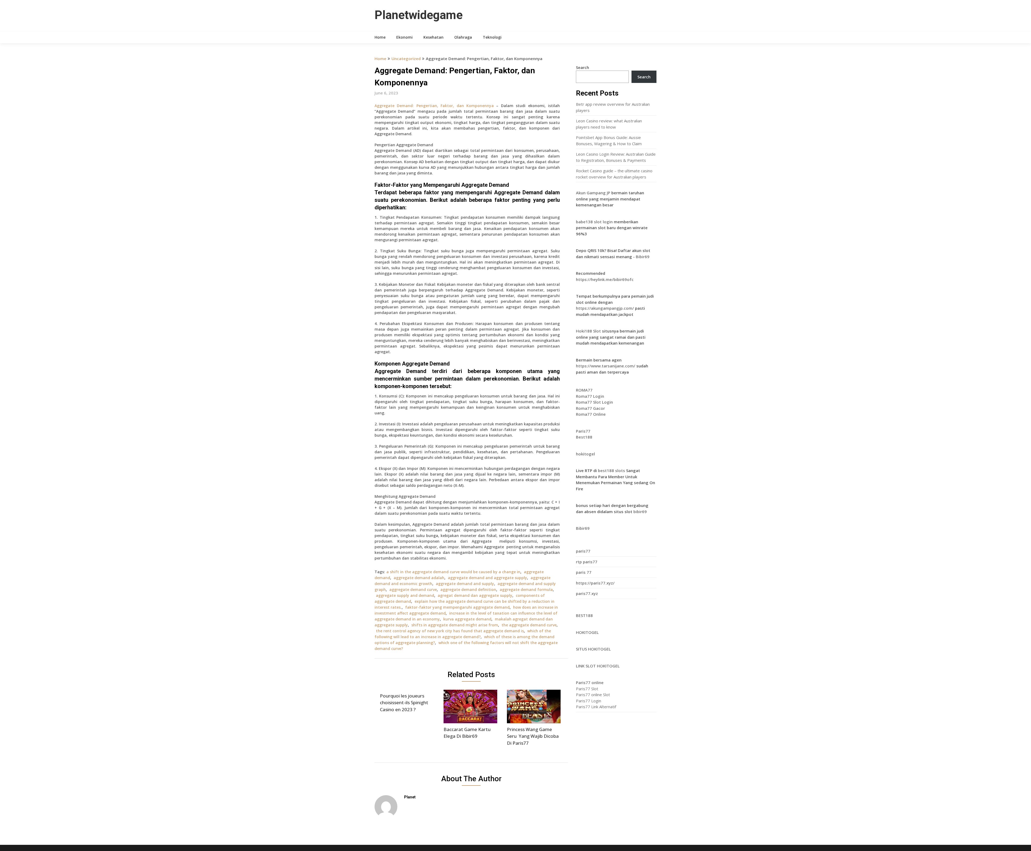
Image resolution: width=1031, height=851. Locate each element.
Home (380, 37)
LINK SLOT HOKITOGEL (598, 666)
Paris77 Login (588, 700)
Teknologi (492, 37)
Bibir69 (642, 256)
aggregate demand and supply (465, 583)
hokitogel (585, 453)
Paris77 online (590, 682)
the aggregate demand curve (529, 624)
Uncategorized (406, 58)
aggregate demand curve (413, 589)
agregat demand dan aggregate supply (475, 595)
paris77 (583, 551)
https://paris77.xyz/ (595, 583)
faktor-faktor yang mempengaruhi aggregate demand (457, 607)
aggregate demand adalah (419, 577)
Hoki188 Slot (588, 331)
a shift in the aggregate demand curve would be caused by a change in (453, 571)
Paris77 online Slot (593, 694)
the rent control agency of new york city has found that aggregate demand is (450, 630)
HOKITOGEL (587, 632)
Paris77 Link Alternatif (596, 706)
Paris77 (583, 431)
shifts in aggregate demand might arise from (454, 624)
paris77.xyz (587, 593)
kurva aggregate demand (467, 619)
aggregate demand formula (526, 589)
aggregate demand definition (468, 589)
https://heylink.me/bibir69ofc (605, 279)
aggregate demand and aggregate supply (487, 577)
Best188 (584, 437)
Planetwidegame (419, 15)
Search (582, 67)
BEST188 (584, 615)
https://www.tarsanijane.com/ (605, 365)
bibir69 (640, 511)
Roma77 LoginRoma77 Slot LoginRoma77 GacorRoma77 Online (594, 402)
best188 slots (612, 470)
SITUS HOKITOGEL (593, 649)
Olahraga (463, 37)
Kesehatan (433, 37)
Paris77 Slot (587, 688)
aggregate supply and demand (405, 595)
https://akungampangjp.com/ (605, 308)
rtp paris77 (586, 561)
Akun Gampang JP (593, 192)
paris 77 (583, 572)
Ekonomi (404, 37)
